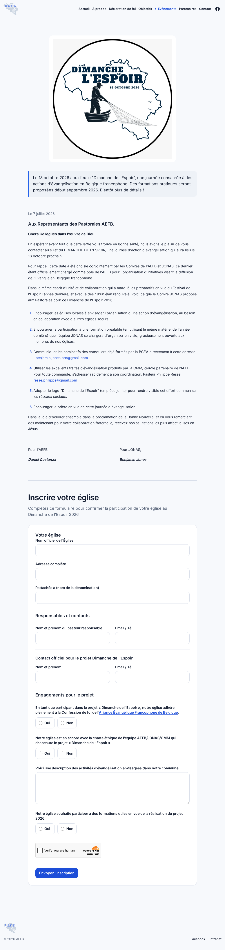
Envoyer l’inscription (56, 873)
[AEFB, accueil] (11, 9)
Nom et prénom (48, 667)
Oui (47, 723)
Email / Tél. (124, 628)
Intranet (215, 939)
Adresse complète (50, 564)
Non (69, 723)
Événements (167, 9)
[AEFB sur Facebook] (217, 9)
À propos (99, 9)
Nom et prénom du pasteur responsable (68, 628)
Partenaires (187, 9)
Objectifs (145, 9)
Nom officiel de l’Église (54, 540)
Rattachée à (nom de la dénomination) (67, 587)
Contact (205, 9)
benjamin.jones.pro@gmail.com (62, 358)
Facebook (198, 939)
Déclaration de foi (122, 9)
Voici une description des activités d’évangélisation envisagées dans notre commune (106, 768)
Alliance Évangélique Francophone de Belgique (138, 712)
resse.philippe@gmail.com (55, 380)
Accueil (84, 9)
